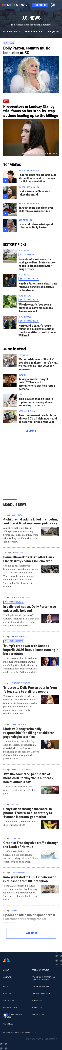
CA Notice (8, 1024)
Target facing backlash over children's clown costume (36, 209)
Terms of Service (40, 970)
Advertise (37, 1007)
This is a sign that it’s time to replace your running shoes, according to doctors (36, 402)
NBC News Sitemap (40, 986)
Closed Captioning (41, 993)
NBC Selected (38, 1014)
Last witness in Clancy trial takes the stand (35, 192)
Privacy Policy (10, 1007)
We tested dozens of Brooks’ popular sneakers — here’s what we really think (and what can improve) (38, 364)
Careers (7, 993)
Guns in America (33, 31)
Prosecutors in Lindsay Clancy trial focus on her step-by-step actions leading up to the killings (30, 110)
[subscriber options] (53, 5)
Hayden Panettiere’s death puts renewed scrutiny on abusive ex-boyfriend (38, 286)
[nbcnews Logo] (6, 960)
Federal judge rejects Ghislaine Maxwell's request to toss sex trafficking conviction (37, 178)
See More (31, 430)
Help (5, 986)
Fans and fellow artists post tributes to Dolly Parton (36, 225)
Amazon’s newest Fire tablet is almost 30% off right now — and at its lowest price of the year (38, 418)
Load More (31, 933)
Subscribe (37, 1000)
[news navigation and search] (59, 5)
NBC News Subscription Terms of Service (43, 978)
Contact (7, 977)
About (6, 970)
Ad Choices (8, 1000)
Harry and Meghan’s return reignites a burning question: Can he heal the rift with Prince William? (37, 330)
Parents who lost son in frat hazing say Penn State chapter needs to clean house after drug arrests (37, 264)
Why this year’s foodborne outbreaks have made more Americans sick (36, 307)
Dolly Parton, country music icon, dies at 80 (26, 50)
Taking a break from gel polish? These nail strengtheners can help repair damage (37, 384)
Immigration (53, 31)
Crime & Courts (11, 31)
